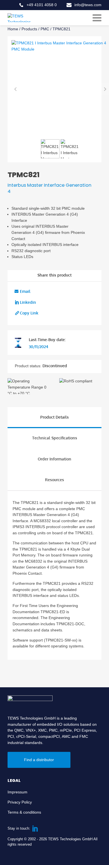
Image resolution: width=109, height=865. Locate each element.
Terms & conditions (24, 812)
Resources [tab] (54, 479)
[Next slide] (105, 89)
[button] (50, 148)
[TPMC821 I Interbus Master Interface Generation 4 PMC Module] (60, 89)
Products (29, 29)
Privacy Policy (20, 802)
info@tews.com (87, 5)
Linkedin (28, 302)
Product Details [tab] (54, 416)
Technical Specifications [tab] (54, 437)
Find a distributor (39, 759)
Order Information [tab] (54, 458)
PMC (45, 29)
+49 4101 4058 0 (42, 5)
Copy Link (29, 312)
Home (13, 29)
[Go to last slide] (15, 89)
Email (25, 291)
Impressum (17, 792)
